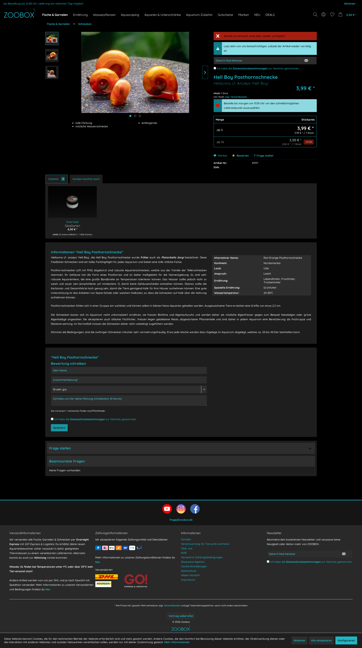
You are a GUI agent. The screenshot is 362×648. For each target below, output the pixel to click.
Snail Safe (72, 222)
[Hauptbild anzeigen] (130, 116)
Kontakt (186, 539)
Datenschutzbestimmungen (250, 68)
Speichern (59, 427)
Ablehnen (299, 640)
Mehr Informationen (176, 642)
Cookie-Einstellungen (194, 566)
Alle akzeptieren (321, 640)
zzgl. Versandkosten (236, 96)
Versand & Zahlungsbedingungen (202, 557)
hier (47, 589)
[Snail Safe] (72, 199)
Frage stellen (265, 155)
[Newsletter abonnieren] (343, 554)
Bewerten (242, 155)
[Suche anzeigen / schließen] (315, 14)
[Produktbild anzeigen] (135, 116)
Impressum (188, 579)
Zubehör (56, 179)
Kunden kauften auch (86, 179)
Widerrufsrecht (190, 575)
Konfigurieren (346, 640)
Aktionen (349, 3)
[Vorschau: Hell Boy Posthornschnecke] (51, 38)
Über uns (186, 548)
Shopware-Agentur (193, 562)
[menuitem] (324, 14)
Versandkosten (172, 605)
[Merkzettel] (332, 14)
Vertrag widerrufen (181, 616)
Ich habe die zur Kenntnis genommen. (258, 68)
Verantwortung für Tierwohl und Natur (205, 544)
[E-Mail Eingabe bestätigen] (306, 60)
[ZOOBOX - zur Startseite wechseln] (19, 13)
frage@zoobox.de (181, 519)
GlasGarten (72, 225)
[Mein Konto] (324, 14)
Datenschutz (188, 571)
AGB (183, 552)
